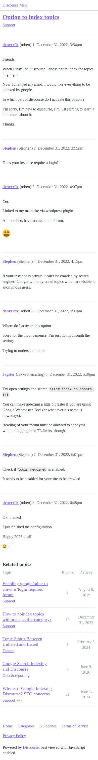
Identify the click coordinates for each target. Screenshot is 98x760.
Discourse (31, 747)
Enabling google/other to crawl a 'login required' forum (25, 589)
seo (19, 700)
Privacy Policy (14, 736)
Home (8, 726)
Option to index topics (31, 17)
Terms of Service (75, 726)
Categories (26, 726)
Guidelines (48, 726)
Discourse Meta (15, 5)
